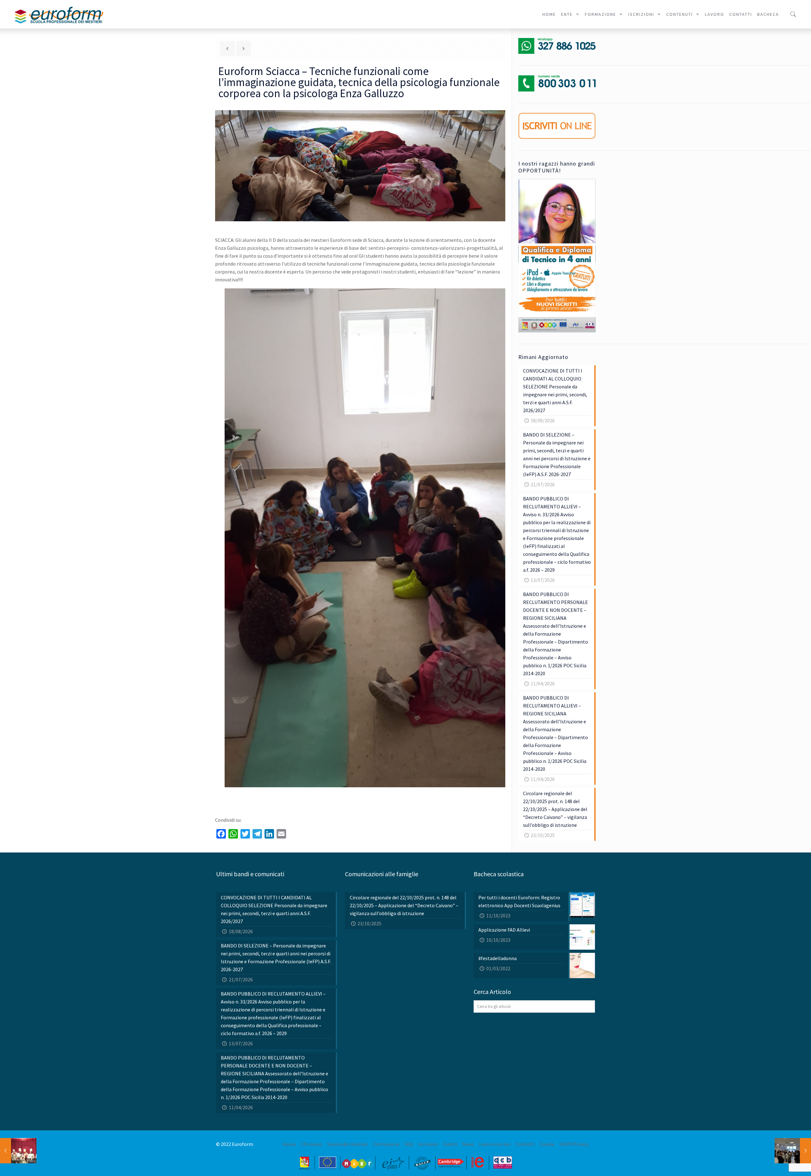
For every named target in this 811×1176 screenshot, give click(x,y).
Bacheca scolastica (499, 874)
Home (289, 1144)
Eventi (450, 1144)
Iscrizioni (428, 1144)
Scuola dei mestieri (347, 1144)
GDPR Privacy (574, 1144)
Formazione (386, 1144)
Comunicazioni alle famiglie (381, 874)
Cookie (547, 1144)
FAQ (409, 1144)
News (468, 1144)
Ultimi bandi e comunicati (250, 874)
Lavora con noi (494, 1144)
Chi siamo (311, 1144)
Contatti (524, 1144)
